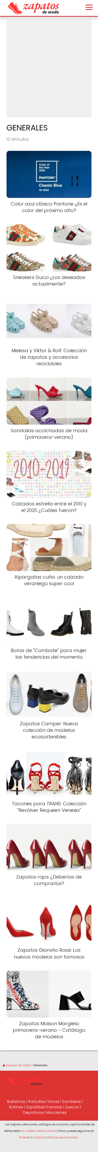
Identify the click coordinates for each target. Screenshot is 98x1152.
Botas (53, 1101)
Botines (16, 1107)
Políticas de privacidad (62, 1137)
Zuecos (72, 1107)
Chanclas (53, 1107)
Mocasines (56, 1112)
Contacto (39, 1137)
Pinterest (24, 1137)
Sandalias (71, 1101)
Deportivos (33, 1112)
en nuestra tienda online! (39, 1131)
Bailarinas (16, 1101)
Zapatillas (35, 1107)
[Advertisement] (49, 68)
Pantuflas (36, 1101)
